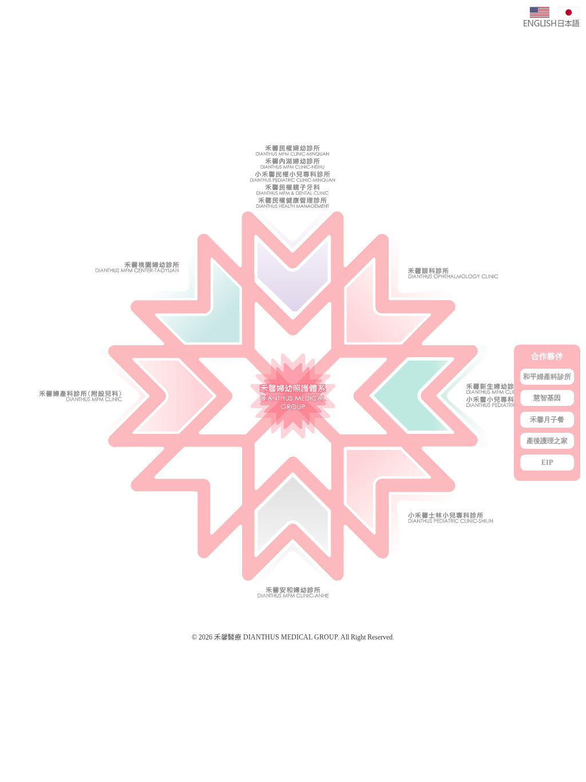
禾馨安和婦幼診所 (293, 534)
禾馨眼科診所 (465, 243)
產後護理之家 (547, 441)
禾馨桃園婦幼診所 (121, 243)
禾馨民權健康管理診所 (293, 204)
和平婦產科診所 (547, 377)
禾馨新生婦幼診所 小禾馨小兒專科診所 (465, 397)
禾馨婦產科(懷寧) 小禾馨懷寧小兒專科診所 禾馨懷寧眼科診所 (121, 397)
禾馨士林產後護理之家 (465, 534)
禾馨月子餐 (547, 420)
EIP (547, 463)
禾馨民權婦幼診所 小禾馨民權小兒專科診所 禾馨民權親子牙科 (293, 243)
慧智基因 (547, 398)
